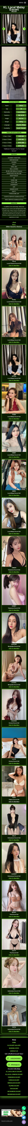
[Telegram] (24, 1117)
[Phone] (24, 1108)
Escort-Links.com (6, 1121)
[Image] (14, 245)
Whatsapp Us (15, 1065)
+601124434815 (15, 1058)
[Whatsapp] (24, 1113)
